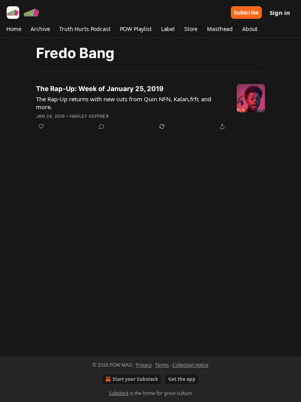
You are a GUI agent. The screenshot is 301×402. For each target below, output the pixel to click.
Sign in (280, 12)
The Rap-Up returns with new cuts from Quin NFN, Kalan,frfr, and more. (123, 103)
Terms (162, 365)
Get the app (182, 379)
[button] (14, 29)
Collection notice (190, 365)
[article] (150, 107)
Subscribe (246, 12)
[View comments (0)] (101, 126)
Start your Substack (135, 379)
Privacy (144, 365)
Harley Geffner (89, 116)
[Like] (41, 126)
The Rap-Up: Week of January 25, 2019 (99, 89)
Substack (119, 393)
